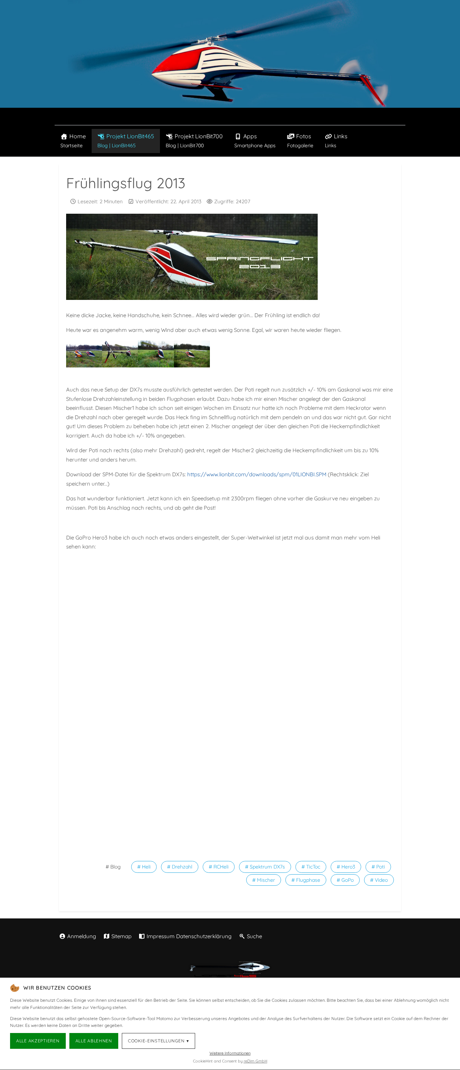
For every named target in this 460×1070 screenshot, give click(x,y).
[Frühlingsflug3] (192, 354)
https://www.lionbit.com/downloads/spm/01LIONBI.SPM (256, 474)
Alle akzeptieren (38, 1040)
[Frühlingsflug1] (120, 354)
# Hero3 (346, 866)
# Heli (144, 866)
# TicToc (311, 866)
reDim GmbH (255, 1061)
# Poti (378, 866)
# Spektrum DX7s (265, 866)
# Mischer (263, 880)
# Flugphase (305, 880)
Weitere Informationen (230, 1053)
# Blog (113, 866)
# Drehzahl (179, 866)
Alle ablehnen (93, 1040)
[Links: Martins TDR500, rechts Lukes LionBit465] (84, 354)
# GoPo (345, 880)
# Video (379, 880)
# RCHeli (219, 866)
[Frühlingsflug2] (156, 354)
